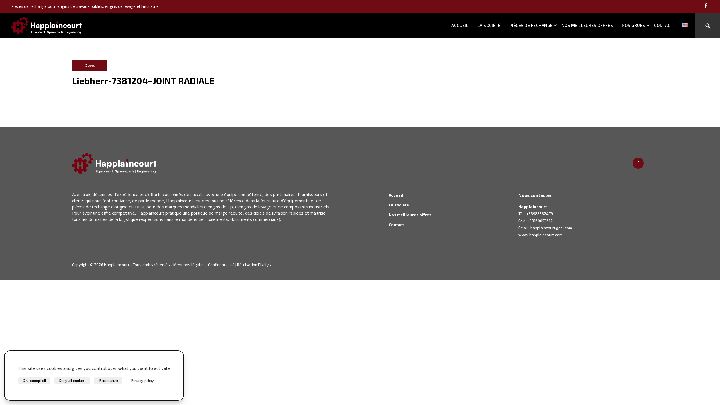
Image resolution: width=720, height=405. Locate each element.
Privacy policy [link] (142, 381)
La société (489, 25)
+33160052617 (539, 220)
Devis (90, 65)
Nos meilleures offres (587, 25)
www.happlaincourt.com (540, 234)
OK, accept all (34, 381)
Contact (663, 25)
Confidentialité (221, 264)
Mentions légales (189, 264)
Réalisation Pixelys (254, 264)
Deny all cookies (72, 381)
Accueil (460, 25)
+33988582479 (539, 213)
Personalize (108, 381)
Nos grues (633, 25)
